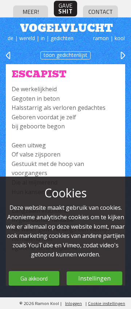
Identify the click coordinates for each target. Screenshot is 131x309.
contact (100, 11)
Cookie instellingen (106, 303)
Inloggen (73, 303)
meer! (31, 11)
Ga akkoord (34, 278)
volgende (122, 55)
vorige (9, 55)
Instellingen (94, 278)
